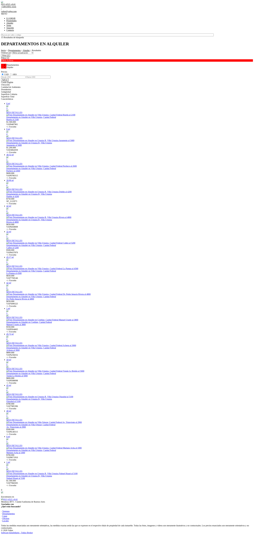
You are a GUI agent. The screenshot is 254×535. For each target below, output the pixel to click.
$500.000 (12, 252)
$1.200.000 (12, 149)
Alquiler (9, 23)
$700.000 (12, 457)
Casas (4, 516)
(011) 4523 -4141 (10, 499)
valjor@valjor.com (9, 11)
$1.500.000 (12, 124)
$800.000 (12, 354)
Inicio (3, 50)
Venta (8, 25)
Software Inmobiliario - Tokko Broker (17, 533)
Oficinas (5, 518)
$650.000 (12, 226)
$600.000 (12, 175)
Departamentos (14, 50)
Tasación (10, 28)
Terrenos (6, 511)
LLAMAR (10, 18)
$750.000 (11, 201)
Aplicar (4, 80)
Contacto (10, 30)
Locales (5, 521)
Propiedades (11, 21)
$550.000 (12, 329)
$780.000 (12, 406)
